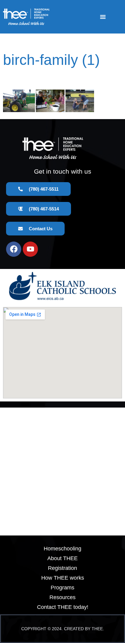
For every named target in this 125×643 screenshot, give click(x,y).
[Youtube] (30, 249)
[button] (102, 16)
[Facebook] (13, 249)
